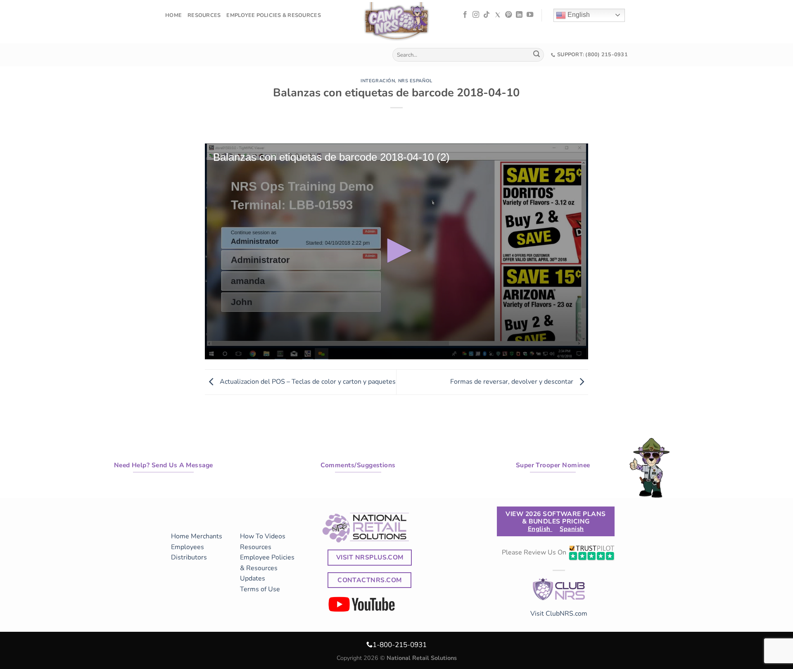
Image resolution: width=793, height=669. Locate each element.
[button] (396, 250)
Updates (252, 578)
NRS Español (415, 81)
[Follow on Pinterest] (508, 15)
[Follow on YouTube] (530, 15)
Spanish (572, 529)
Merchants (206, 536)
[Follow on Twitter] (497, 15)
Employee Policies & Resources (273, 15)
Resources (204, 15)
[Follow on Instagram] (475, 15)
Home (173, 15)
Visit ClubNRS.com (558, 613)
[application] (396, 251)
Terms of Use (260, 589)
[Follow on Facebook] (465, 15)
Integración (378, 81)
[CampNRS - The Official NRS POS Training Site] (396, 23)
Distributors (189, 557)
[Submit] (536, 55)
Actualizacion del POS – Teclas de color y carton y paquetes (307, 381)
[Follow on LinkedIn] (519, 15)
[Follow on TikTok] (486, 15)
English (578, 14)
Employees (187, 547)
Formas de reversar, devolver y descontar (512, 381)
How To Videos (262, 536)
